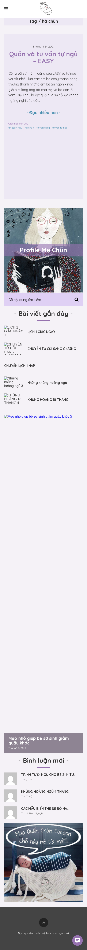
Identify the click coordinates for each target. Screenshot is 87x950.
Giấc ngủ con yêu (18, 123)
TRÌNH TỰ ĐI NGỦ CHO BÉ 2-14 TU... (48, 774)
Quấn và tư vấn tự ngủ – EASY (44, 57)
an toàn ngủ (15, 127)
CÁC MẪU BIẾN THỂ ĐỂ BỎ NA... (45, 808)
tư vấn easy (43, 127)
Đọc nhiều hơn (44, 112)
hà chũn (29, 127)
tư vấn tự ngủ (60, 127)
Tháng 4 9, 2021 (44, 46)
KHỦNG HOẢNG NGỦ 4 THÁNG (45, 791)
